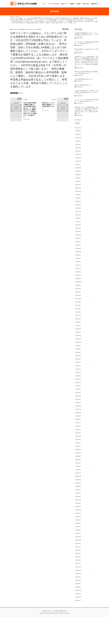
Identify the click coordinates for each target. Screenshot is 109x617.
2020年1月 (78, 245)
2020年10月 (78, 235)
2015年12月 (78, 335)
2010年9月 (78, 456)
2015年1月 (78, 362)
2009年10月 (78, 483)
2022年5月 (78, 198)
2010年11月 (78, 449)
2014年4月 (78, 372)
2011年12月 (78, 429)
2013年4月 (78, 392)
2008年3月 (78, 526)
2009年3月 (78, 503)
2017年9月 (78, 302)
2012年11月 (78, 409)
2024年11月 (78, 157)
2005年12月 (78, 590)
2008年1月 (78, 533)
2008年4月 (78, 523)
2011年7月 (78, 439)
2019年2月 (78, 268)
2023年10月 (78, 171)
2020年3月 (78, 238)
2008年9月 (78, 516)
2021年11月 (78, 208)
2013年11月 (78, 382)
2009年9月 (78, 486)
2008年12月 (78, 510)
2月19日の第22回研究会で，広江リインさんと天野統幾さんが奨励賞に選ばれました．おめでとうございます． (86, 34)
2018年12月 (78, 275)
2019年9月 (78, 255)
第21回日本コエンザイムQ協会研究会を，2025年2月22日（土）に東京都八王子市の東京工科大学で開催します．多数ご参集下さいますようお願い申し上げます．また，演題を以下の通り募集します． (86, 110)
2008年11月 (78, 513)
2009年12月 (78, 476)
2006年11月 (78, 570)
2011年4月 (78, 442)
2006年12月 (78, 567)
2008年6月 (78, 520)
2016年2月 (78, 328)
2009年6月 (78, 496)
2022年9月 (78, 194)
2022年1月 (78, 204)
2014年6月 (78, 369)
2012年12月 (78, 406)
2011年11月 (78, 432)
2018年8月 (78, 285)
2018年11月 (78, 278)
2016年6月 (78, 325)
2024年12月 (78, 154)
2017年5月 (78, 308)
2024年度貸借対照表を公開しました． (85, 79)
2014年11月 (78, 365)
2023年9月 (78, 174)
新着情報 (65, 29)
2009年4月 (78, 500)
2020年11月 (78, 231)
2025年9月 (78, 141)
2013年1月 (78, 402)
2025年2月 (78, 151)
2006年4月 (78, 577)
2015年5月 (78, 349)
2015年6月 (78, 345)
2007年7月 (78, 546)
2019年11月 (78, 251)
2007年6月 (78, 550)
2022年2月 (78, 201)
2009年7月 (78, 493)
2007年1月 (78, 563)
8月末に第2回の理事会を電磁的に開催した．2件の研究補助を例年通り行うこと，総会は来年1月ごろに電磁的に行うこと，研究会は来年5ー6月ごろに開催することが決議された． (29, 110)
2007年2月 (78, 560)
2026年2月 (78, 131)
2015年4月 (78, 352)
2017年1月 (78, 315)
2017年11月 (78, 295)
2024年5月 (78, 164)
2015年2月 (78, 359)
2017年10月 (78, 298)
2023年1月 (78, 184)
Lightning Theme (54, 613)
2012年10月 (78, 412)
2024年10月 (78, 161)
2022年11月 (78, 188)
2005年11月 (78, 593)
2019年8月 (78, 258)
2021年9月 (78, 214)
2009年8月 (78, 489)
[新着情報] (16, 101)
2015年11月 (78, 339)
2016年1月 (78, 332)
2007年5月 (78, 553)
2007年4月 (78, 556)
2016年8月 (78, 322)
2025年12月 (78, 137)
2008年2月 (78, 530)
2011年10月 (78, 436)
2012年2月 (78, 422)
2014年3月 (78, 375)
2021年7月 (78, 221)
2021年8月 (78, 218)
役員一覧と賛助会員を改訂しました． (84, 85)
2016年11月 (78, 318)
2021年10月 (78, 211)
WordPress (47, 613)
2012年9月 (78, 416)
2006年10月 (78, 573)
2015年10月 (78, 342)
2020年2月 (78, 241)
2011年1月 (78, 446)
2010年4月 (78, 466)
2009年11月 (78, 479)
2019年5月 (78, 261)
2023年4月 (78, 178)
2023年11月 (78, 167)
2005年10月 (78, 597)
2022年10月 (78, 191)
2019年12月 (78, 248)
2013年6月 (78, 389)
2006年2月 (78, 583)
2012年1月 (78, 426)
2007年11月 (78, 540)
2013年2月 (78, 399)
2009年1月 (78, 506)
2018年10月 (78, 282)
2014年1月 (78, 379)
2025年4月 (78, 147)
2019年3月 (78, 265)
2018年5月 (78, 288)
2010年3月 (78, 469)
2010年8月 (78, 459)
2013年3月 (78, 396)
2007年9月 (78, 543)
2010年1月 (78, 473)
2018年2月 (78, 292)
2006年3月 (78, 580)
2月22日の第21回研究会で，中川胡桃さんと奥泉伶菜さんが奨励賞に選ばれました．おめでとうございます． (86, 92)
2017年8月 (78, 305)
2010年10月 (78, 453)
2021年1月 (78, 228)
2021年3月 (78, 225)
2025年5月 (78, 144)
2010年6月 (78, 463)
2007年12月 (78, 536)
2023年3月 (78, 181)
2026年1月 (78, 134)
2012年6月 (78, 419)
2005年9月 (78, 600)
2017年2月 (78, 312)
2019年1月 (78, 271)
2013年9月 (78, 385)
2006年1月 (78, 587)
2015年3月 (78, 355)
